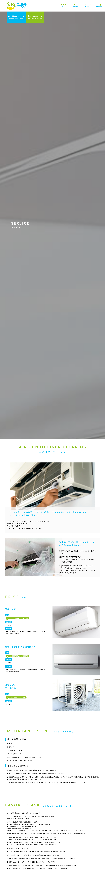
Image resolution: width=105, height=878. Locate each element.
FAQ (99, 5)
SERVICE (87, 5)
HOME (63, 5)
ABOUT (75, 5)
